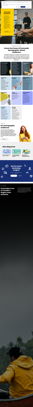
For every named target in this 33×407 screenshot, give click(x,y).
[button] (32, 1)
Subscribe (19, 175)
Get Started (6, 31)
